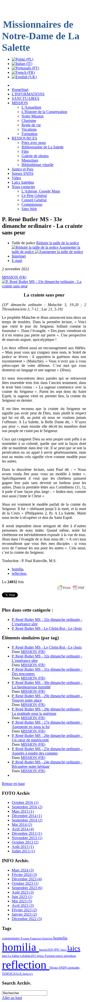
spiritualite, (73, 967)
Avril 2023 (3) (23, 905)
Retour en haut (13, 784)
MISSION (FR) (14, 277)
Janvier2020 (46, 949)
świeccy (27, 974)
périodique (70, 956)
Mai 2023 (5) (22, 901)
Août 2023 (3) (23, 892)
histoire (48, 938)
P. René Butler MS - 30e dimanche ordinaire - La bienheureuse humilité (47, 685)
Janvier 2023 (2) (24, 914)
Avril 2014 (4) (23, 829)
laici (64, 949)
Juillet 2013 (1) (23, 851)
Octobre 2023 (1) (25, 883)
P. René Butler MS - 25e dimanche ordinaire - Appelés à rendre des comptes (47, 751)
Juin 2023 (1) (22, 897)
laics (73, 948)
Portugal (50, 956)
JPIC (57, 949)
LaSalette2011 (28, 956)
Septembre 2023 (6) (27, 888)
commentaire (11, 938)
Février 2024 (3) (24, 875)
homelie (60, 938)
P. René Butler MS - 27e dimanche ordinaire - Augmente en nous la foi (47, 724)
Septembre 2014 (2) (27, 820)
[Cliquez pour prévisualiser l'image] (44, 286)
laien (5, 956)
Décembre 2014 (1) (27, 816)
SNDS (63, 967)
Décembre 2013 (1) (27, 833)
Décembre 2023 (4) (27, 879)
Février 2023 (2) (24, 910)
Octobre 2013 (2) (25, 842)
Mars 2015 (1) (23, 811)
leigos (41, 956)
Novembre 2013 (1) (27, 838)
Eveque (25, 938)
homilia (17, 569)
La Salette (14, 956)
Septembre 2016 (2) (27, 807)
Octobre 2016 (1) (25, 802)
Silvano (54, 967)
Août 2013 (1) (23, 847)
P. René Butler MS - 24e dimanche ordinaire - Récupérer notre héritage (47, 764)
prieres (59, 956)
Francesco (36, 938)
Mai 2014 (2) (22, 824)
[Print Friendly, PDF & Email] (71, 590)
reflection (19, 573)
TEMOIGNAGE (12, 974)
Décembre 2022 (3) (27, 919)
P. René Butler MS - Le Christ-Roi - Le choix (47, 628)
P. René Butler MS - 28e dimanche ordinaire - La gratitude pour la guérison (47, 711)
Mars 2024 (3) (23, 870)
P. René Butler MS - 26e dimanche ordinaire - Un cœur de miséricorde (47, 737)
